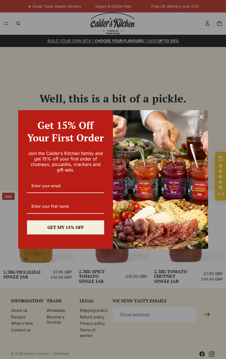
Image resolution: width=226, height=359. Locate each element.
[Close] (201, 116)
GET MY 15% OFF (65, 227)
